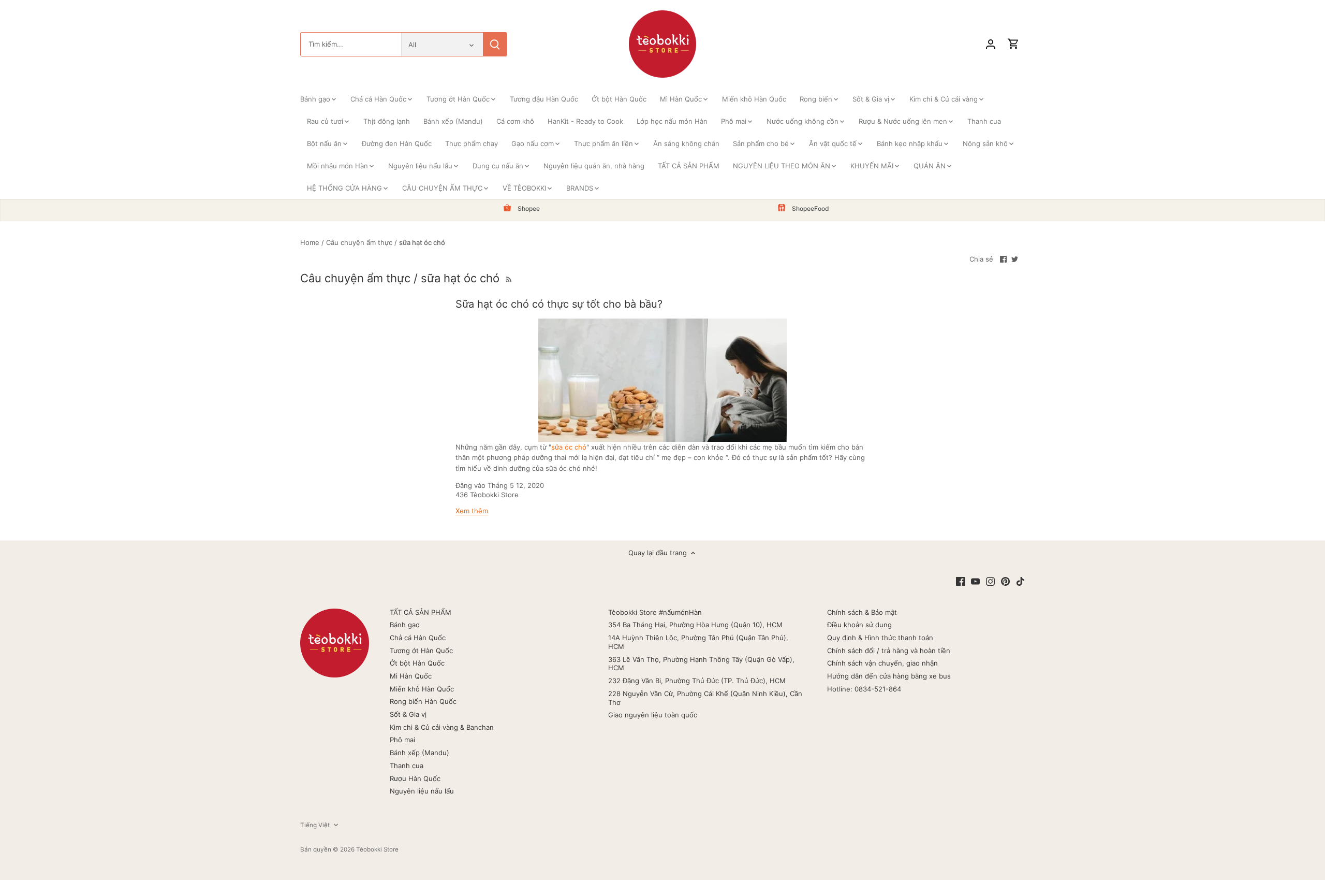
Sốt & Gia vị (408, 714)
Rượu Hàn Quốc (415, 778)
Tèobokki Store (377, 849)
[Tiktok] (1020, 581)
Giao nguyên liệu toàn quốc (652, 715)
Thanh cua (406, 765)
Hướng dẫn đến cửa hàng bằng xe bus (889, 676)
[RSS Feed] (508, 278)
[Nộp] (495, 44)
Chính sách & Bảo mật (862, 612)
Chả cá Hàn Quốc (418, 637)
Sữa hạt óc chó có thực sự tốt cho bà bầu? (558, 304)
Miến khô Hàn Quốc (422, 689)
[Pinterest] (1005, 581)
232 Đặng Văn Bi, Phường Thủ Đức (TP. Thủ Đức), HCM (697, 680)
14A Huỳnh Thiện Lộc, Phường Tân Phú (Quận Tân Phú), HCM (698, 642)
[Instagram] (990, 581)
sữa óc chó (568, 447)
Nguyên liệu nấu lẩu (422, 791)
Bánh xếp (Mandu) (419, 752)
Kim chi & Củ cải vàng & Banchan (442, 727)
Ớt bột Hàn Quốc (417, 663)
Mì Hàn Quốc (411, 676)
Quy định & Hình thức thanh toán (880, 637)
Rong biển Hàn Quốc (423, 701)
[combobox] (351, 44)
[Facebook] (960, 581)
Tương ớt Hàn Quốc (421, 650)
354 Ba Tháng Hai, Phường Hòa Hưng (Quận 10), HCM (695, 625)
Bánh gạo (405, 625)
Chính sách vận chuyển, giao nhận (882, 663)
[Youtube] (975, 581)
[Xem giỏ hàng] (1013, 44)
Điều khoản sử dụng (859, 625)
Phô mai (402, 739)
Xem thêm (471, 511)
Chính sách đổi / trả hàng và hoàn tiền (888, 650)
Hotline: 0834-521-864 (864, 689)
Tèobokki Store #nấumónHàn (655, 612)
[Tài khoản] (990, 44)
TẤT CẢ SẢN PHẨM (420, 612)
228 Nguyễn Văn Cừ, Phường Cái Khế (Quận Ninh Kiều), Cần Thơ (705, 697)
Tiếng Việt (315, 825)
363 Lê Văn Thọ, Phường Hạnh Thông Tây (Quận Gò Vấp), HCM (701, 663)
